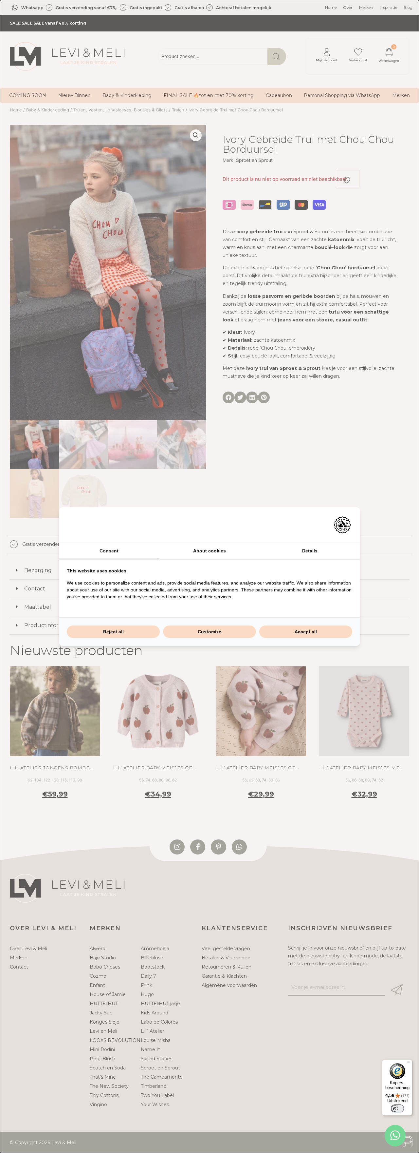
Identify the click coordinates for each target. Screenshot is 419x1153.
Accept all (306, 631)
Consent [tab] (109, 550)
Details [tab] (310, 550)
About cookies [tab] (209, 550)
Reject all (113, 631)
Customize (209, 631)
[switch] (397, 1108)
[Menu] (408, 1063)
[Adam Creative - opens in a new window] (342, 525)
